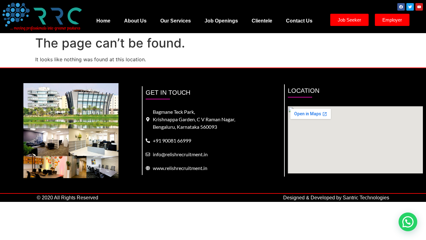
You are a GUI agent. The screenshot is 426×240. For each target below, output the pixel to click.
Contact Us (299, 20)
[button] (408, 221)
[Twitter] (410, 7)
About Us (135, 20)
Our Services (175, 20)
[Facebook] (401, 7)
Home (103, 20)
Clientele (262, 20)
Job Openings (221, 20)
